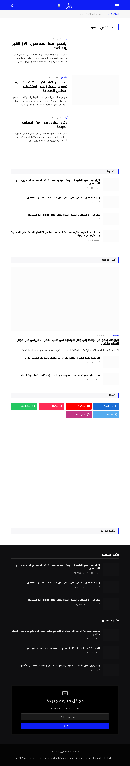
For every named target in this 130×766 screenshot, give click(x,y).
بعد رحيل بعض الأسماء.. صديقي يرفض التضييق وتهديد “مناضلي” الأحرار (60, 375)
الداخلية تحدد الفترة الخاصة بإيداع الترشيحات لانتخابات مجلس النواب (62, 358)
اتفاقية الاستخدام (93, 758)
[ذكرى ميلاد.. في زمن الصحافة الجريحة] (95, 130)
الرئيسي (64, 77)
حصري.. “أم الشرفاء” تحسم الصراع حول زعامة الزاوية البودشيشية (64, 215)
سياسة (116, 335)
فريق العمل (58, 758)
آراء (66, 38)
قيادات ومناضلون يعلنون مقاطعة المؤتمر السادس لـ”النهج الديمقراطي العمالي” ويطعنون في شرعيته (55, 234)
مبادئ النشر (45, 758)
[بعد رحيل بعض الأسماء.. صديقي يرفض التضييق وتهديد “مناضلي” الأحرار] (111, 379)
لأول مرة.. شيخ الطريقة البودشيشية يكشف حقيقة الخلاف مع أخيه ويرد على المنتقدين (57, 182)
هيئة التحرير (21, 758)
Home (100, 14)
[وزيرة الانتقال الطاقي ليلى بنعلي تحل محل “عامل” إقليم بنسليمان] (111, 202)
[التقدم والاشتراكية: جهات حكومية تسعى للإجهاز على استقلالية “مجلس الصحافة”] (95, 90)
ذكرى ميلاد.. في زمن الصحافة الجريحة (45, 124)
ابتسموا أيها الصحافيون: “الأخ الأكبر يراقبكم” (40, 46)
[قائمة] (117, 5)
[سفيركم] (69, 5)
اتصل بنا (107, 758)
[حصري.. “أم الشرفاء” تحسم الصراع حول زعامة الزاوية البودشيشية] (111, 219)
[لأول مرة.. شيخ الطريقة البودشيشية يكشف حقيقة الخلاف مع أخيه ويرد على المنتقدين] (111, 184)
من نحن (32, 758)
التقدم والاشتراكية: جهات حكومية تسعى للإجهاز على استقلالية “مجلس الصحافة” (41, 86)
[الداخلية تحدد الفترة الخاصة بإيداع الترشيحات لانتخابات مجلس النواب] (111, 362)
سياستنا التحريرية (74, 758)
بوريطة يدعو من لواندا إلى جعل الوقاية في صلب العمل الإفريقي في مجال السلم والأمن (68, 342)
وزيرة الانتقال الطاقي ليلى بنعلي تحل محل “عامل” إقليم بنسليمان (63, 197)
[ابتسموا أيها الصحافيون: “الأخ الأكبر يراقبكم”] (95, 51)
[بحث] (12, 5)
